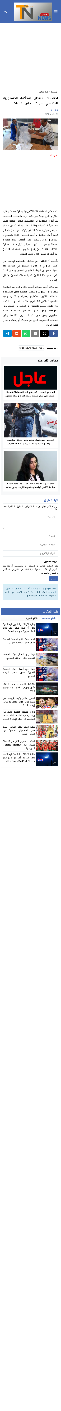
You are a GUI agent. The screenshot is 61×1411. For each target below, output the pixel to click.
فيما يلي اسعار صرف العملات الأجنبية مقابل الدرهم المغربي (19, 656)
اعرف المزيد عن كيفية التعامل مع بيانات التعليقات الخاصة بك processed (30, 594)
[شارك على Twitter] (44, 333)
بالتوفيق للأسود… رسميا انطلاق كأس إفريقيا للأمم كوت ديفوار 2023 (19, 687)
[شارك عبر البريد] (35, 333)
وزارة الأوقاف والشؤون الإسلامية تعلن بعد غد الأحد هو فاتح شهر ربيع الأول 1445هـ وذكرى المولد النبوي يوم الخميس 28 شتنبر (19, 759)
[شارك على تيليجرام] (7, 333)
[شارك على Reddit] (16, 333)
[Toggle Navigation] (56, 12)
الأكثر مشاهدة (49, 619)
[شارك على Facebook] (53, 333)
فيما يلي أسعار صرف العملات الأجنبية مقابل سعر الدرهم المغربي (19, 672)
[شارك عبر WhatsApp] (25, 333)
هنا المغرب (43, 92)
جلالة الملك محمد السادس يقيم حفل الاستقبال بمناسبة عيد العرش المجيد (19, 730)
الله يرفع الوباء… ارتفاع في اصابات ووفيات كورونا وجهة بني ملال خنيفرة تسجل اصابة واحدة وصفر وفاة (30, 395)
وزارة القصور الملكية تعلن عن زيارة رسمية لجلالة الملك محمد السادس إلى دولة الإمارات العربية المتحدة (19, 717)
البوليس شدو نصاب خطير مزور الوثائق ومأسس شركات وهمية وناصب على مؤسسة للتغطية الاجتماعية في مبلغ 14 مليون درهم (30, 443)
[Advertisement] (30, 55)
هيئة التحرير (53, 110)
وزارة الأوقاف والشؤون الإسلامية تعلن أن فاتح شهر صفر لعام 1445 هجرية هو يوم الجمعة (19, 628)
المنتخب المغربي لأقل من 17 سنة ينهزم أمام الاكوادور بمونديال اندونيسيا (19, 745)
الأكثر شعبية (32, 618)
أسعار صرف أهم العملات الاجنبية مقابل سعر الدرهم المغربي (19, 641)
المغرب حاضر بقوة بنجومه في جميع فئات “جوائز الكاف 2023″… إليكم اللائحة (19, 702)
